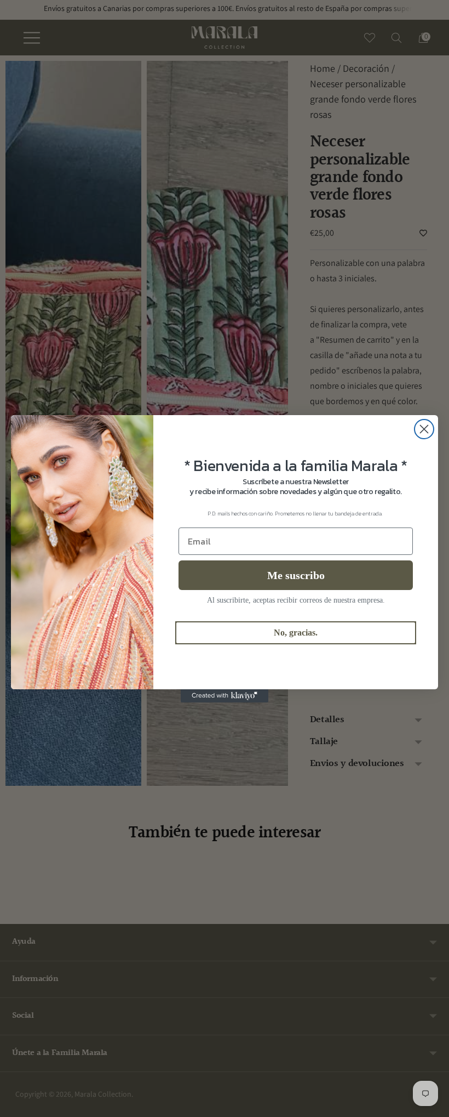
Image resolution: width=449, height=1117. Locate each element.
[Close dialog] (424, 429)
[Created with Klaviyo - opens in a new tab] (224, 695)
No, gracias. (296, 632)
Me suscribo (296, 575)
